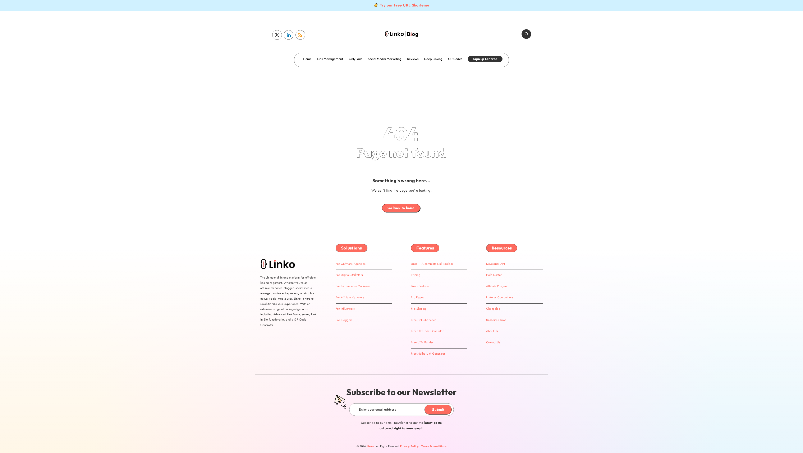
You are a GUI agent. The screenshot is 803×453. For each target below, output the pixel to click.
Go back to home (401, 208)
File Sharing (419, 309)
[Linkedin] (288, 35)
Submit (438, 409)
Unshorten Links (496, 320)
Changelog (493, 309)
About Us (492, 331)
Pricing (415, 275)
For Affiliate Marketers (350, 297)
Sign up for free (485, 59)
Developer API (495, 264)
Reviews (413, 59)
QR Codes (455, 59)
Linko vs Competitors (499, 297)
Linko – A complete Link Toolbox (432, 264)
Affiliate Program (497, 286)
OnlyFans (355, 59)
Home (307, 59)
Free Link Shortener (423, 320)
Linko (370, 446)
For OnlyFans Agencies (351, 264)
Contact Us (493, 342)
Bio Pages (417, 297)
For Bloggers (344, 320)
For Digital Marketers (349, 275)
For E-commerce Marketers (353, 286)
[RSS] (300, 35)
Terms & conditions (433, 446)
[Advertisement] (401, 84)
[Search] (526, 34)
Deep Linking (433, 59)
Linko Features (420, 286)
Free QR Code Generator (427, 331)
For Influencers (345, 309)
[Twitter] (277, 35)
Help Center (494, 275)
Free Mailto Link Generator (428, 353)
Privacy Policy (409, 446)
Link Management (330, 59)
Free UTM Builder (422, 342)
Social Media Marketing (385, 59)
